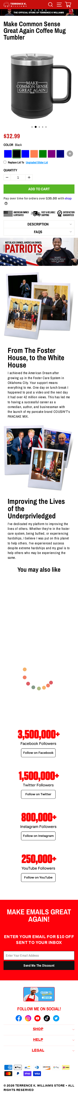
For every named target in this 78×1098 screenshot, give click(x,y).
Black (17, 154)
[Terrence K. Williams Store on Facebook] (19, 1019)
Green (43, 154)
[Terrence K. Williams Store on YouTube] (37, 1019)
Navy (60, 154)
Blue (25, 154)
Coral (34, 154)
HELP (38, 1040)
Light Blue (8, 154)
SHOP (38, 1029)
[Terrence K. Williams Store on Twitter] (56, 1019)
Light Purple (52, 154)
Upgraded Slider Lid (37, 162)
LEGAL (38, 1050)
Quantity (10, 170)
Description (38, 224)
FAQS (38, 231)
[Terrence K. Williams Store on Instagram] (28, 1019)
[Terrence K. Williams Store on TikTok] (47, 1019)
